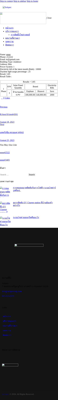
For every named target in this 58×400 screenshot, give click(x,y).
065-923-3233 (8, 296)
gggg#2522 (5, 152)
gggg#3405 (5, 160)
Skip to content (6, 1)
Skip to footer (32, 1)
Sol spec (5, 394)
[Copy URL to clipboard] (26, 102)
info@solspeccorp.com (12, 291)
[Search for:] (14, 174)
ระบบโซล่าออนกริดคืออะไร (26, 217)
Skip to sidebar (19, 1)
